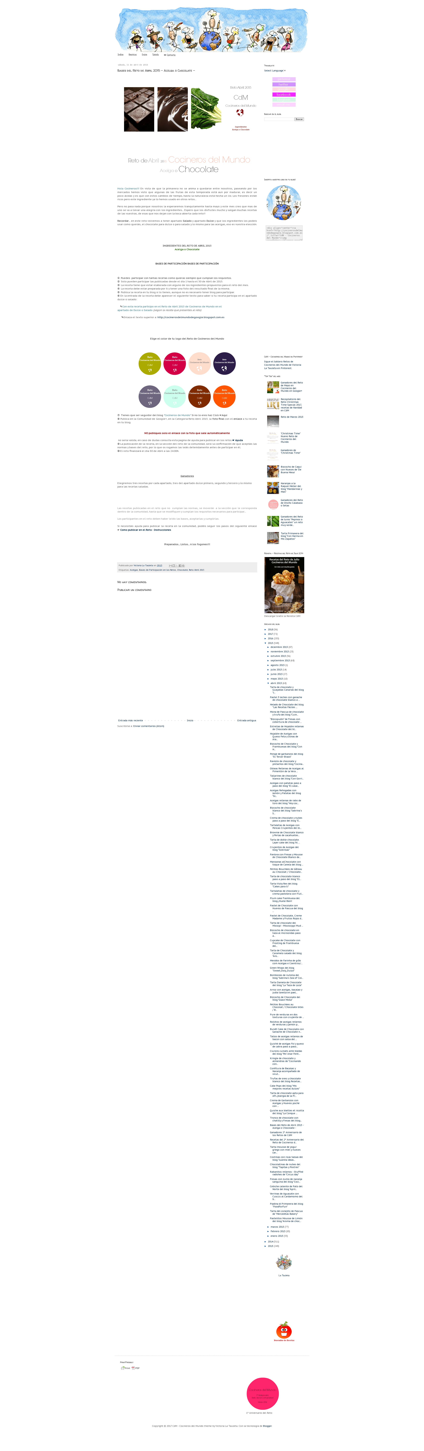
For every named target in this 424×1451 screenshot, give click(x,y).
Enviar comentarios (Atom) (148, 726)
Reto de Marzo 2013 (292, 416)
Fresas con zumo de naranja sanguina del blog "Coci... (286, 1180)
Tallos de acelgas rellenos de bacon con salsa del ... (286, 1038)
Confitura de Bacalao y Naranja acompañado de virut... (285, 1071)
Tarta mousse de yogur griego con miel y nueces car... (285, 1149)
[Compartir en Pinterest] (183, 565)
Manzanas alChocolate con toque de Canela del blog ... (286, 863)
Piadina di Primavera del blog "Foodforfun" (286, 1205)
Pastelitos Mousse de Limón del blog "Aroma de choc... (286, 1220)
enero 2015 (277, 1235)
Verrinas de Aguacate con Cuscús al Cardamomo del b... (286, 1196)
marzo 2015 (278, 1226)
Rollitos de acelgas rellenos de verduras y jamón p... (286, 1023)
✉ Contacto (169, 55)
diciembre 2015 (280, 647)
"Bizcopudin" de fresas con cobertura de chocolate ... (286, 720)
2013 (271, 1246)
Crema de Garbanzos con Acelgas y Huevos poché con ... (284, 1103)
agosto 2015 (278, 665)
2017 (271, 633)
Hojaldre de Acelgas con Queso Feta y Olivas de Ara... (284, 736)
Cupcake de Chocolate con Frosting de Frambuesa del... (285, 943)
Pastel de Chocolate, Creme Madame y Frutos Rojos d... (286, 917)
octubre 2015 (279, 655)
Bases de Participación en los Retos (157, 570)
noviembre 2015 (280, 651)
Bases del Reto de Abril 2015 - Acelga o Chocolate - (287, 1126)
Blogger (267, 1425)
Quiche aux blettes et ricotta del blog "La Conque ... (287, 1112)
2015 (271, 643)
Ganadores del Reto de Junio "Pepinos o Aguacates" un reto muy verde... (292, 520)
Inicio (190, 720)
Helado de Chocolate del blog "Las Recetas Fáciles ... (287, 706)
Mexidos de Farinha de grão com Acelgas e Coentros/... (286, 962)
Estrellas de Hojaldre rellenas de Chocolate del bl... (287, 728)
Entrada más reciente (130, 720)
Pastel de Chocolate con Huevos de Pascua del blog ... (286, 908)
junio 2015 (277, 674)
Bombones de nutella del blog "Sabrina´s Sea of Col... (286, 976)
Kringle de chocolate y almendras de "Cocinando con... (285, 1061)
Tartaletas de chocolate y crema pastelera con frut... (286, 892)
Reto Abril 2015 (196, 570)
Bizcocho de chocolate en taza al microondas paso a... (285, 933)
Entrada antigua (246, 720)
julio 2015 (277, 669)
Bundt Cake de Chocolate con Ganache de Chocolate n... (287, 1030)
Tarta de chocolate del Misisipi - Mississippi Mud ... (286, 924)
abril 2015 (277, 683)
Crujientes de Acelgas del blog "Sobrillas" (284, 849)
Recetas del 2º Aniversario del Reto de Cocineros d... (287, 1141)
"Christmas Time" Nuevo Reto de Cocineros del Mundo (290, 437)
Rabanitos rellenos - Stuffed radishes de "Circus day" (286, 1173)
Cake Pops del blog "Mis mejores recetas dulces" (285, 1087)
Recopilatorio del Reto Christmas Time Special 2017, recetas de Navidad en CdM (291, 405)
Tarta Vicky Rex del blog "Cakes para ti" (283, 885)
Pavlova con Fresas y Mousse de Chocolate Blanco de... (286, 856)
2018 (271, 629)
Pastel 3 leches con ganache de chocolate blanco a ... (286, 699)
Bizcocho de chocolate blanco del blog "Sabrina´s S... (286, 810)
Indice (120, 55)
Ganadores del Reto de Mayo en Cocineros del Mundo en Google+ (292, 386)
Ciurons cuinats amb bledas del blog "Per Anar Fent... (286, 1052)
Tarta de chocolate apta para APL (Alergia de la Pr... (286, 1094)
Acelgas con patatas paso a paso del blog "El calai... (285, 784)
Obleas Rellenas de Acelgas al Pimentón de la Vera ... (287, 770)
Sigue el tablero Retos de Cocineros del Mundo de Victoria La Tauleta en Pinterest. (282, 365)
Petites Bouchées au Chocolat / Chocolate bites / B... (286, 1007)
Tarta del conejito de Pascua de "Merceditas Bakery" (286, 1212)
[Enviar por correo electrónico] (170, 565)
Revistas (133, 55)
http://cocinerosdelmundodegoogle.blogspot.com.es (191, 317)
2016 (271, 638)
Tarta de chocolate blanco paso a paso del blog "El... (285, 878)
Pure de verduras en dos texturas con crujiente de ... (287, 1016)
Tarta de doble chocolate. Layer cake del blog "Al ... (285, 841)
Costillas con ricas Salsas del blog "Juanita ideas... (286, 1158)
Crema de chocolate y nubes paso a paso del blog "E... (286, 819)
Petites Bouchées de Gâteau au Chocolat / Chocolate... (286, 870)
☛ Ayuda (237, 440)
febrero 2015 (278, 1231)
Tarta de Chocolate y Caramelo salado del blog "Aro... (286, 953)
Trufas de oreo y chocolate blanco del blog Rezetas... (285, 1080)
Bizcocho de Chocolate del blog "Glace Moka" (285, 998)
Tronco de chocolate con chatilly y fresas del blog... (286, 1119)
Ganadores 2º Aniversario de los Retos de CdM (286, 1134)
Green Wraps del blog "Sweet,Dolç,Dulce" (282, 969)
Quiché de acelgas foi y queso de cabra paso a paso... (287, 1045)
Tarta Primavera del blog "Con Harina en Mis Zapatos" (292, 536)
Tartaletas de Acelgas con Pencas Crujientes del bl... (285, 826)
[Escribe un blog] (173, 565)
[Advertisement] (187, 691)
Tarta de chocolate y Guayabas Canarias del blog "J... (287, 690)
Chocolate (182, 570)
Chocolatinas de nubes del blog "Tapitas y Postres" (285, 1166)
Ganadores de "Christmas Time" (291, 452)
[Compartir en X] (177, 565)
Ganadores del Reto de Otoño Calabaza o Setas (292, 503)
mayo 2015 (277, 678)
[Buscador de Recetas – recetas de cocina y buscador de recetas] (284, 1340)
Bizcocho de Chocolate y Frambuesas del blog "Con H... (286, 746)
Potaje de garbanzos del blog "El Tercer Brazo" (286, 755)
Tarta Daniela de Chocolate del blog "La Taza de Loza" (286, 984)
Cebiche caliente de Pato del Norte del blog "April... (286, 1188)
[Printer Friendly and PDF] (130, 1369)
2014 (271, 1241)
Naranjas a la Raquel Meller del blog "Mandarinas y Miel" (291, 487)
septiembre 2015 (281, 660)
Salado (155, 55)
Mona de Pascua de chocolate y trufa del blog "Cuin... (287, 713)
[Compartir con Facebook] (180, 565)
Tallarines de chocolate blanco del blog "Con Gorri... (287, 777)
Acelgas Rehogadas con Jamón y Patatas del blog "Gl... (285, 793)
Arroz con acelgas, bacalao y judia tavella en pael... (286, 991)
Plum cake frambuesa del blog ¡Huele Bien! (285, 900)
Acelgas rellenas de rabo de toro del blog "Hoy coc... (285, 802)
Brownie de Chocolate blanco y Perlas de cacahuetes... (287, 834)
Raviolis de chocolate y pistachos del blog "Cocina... (287, 763)
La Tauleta (284, 1275)
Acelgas (134, 570)
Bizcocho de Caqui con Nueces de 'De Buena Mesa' (291, 469)
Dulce (144, 55)
